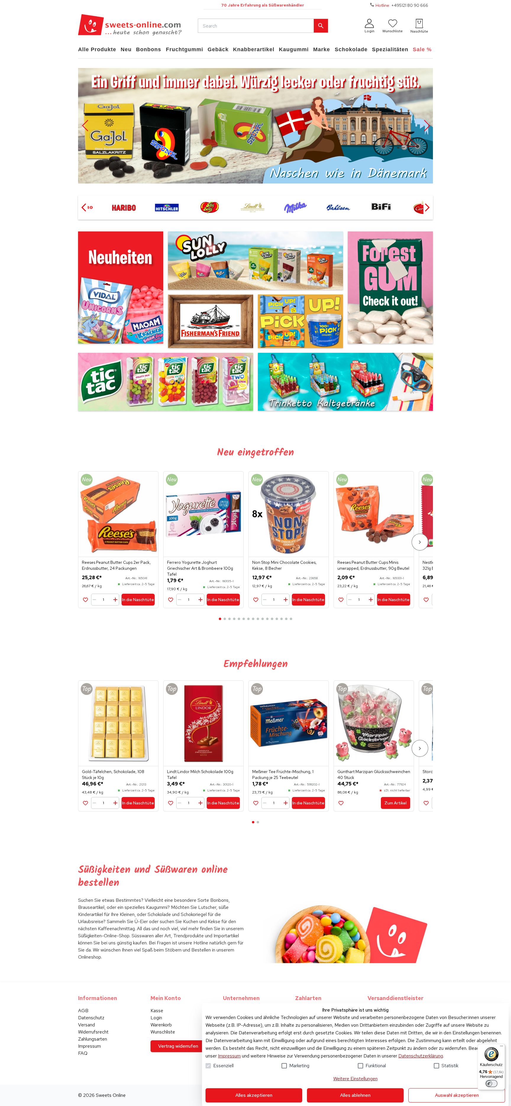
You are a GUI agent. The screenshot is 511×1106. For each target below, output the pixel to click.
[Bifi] (381, 207)
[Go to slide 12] (272, 619)
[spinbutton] (105, 599)
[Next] (420, 542)
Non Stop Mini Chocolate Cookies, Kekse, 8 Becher (284, 565)
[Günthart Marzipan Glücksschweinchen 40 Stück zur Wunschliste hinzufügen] (340, 802)
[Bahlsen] (338, 207)
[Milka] (295, 207)
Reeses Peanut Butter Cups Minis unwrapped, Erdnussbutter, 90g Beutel (373, 565)
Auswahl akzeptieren (457, 1095)
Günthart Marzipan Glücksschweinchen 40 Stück (373, 774)
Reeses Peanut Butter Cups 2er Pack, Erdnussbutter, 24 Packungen (116, 565)
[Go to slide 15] (286, 619)
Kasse (157, 1010)
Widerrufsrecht (93, 1032)
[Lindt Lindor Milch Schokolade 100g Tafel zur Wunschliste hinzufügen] (170, 802)
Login (156, 1018)
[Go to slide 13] (277, 619)
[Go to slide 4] (234, 619)
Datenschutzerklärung (420, 1056)
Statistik (450, 1065)
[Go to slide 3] (229, 619)
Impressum (229, 1056)
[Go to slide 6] (243, 619)
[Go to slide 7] (248, 619)
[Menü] (501, 1047)
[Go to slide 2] (225, 619)
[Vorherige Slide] (84, 125)
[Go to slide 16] (291, 619)
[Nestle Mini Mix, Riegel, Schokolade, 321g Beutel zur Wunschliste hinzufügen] (426, 599)
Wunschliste (163, 1032)
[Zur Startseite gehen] (130, 25)
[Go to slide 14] (281, 619)
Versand (86, 1025)
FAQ (83, 1053)
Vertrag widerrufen (178, 1046)
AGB (83, 1010)
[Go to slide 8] (253, 619)
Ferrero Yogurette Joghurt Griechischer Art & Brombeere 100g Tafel (200, 568)
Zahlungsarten (92, 1039)
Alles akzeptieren (253, 1095)
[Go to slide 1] (220, 619)
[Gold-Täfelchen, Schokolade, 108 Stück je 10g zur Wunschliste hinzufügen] (85, 802)
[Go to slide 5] (239, 619)
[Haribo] (123, 207)
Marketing (299, 1065)
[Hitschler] (166, 207)
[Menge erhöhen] (115, 599)
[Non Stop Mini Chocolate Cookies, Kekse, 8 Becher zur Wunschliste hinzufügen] (255, 599)
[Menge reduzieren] (95, 599)
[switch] (491, 1083)
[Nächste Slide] (426, 125)
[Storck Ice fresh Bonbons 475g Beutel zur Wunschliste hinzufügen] (426, 802)
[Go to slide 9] (258, 619)
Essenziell (223, 1065)
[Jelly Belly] (209, 207)
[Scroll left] (84, 207)
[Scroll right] (427, 207)
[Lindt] (252, 207)
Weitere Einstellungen (355, 1079)
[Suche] (321, 26)
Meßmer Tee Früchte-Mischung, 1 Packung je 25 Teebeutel (282, 774)
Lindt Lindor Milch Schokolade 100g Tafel (200, 774)
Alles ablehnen (355, 1095)
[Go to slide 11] (267, 619)
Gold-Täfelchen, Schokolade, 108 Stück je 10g (113, 774)
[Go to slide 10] (262, 619)
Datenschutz (91, 1018)
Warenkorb (161, 1025)
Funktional (376, 1065)
